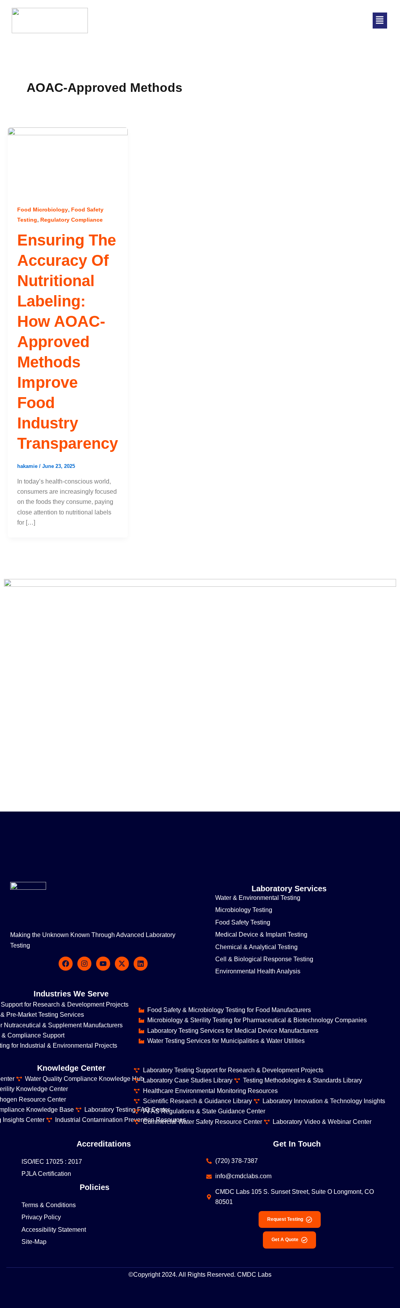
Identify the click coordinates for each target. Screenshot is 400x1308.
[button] (379, 20)
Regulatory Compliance (71, 220)
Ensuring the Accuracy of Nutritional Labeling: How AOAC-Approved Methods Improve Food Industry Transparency (67, 341)
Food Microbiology (42, 209)
